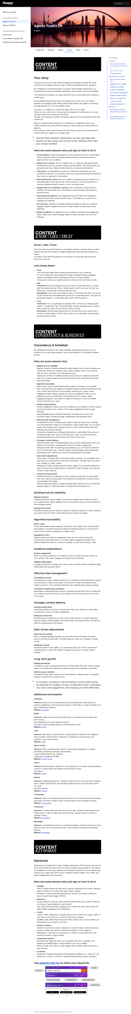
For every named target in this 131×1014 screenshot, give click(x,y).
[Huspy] (8, 3)
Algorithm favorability (117, 87)
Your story (112, 61)
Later (44, 742)
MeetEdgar (46, 833)
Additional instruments (117, 104)
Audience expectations (117, 90)
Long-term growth (116, 101)
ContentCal (46, 818)
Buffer (44, 727)
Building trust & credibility (118, 84)
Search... (120, 3)
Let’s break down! (116, 73)
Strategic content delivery (118, 95)
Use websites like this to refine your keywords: (118, 117)
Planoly (44, 791)
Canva (44, 774)
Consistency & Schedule (117, 76)
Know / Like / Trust (116, 70)
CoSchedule (46, 803)
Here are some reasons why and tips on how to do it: (118, 66)
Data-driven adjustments (118, 98)
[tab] (40, 50)
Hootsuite (45, 710)
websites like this (49, 962)
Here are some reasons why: (117, 80)
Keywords (112, 107)
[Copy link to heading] (33, 78)
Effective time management (119, 92)
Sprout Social (47, 759)
